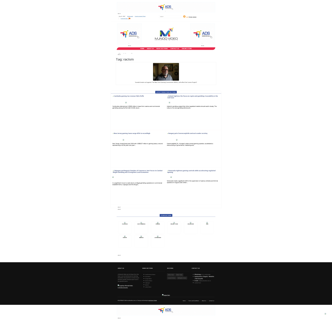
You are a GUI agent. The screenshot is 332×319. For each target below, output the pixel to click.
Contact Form (197, 282)
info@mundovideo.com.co (205, 280)
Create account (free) (140, 16)
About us (204, 300)
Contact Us (174, 48)
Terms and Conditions (193, 300)
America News (148, 280)
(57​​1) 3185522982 (206, 274)
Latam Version (124, 18)
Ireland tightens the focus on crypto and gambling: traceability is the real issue (192, 97)
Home (142, 48)
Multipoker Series (182, 278)
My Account (130, 16)
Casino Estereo (171, 278)
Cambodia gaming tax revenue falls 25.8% (129, 96)
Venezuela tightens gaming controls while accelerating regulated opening (191, 171)
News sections (162, 48)
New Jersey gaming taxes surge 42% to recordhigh (132, 133)
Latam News (148, 287)
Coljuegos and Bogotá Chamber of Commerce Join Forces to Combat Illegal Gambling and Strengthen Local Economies (138, 171)
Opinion (147, 285)
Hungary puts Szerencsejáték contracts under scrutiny (187, 133)
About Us (150, 48)
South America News (150, 274)
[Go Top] (327, 304)
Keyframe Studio (153, 300)
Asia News (147, 276)
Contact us (211, 300)
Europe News (148, 278)
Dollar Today (179, 274)
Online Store (187, 48)
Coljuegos (147, 282)
